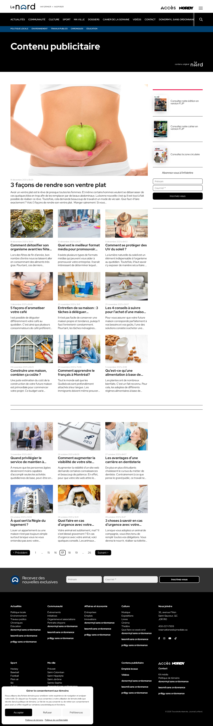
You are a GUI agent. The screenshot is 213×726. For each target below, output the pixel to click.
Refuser (47, 712)
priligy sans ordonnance (23, 641)
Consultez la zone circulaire (185, 154)
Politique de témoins (34, 720)
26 (89, 552)
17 (62, 552)
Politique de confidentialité (56, 720)
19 (76, 552)
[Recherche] (198, 19)
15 (48, 552)
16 (55, 552)
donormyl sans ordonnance (177, 19)
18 (69, 552)
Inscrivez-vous (178, 196)
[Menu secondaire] (201, 8)
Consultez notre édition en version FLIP (185, 102)
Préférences (76, 712)
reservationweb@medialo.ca (172, 629)
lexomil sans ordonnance (23, 635)
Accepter (19, 712)
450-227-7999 (166, 626)
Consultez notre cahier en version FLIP (184, 128)
